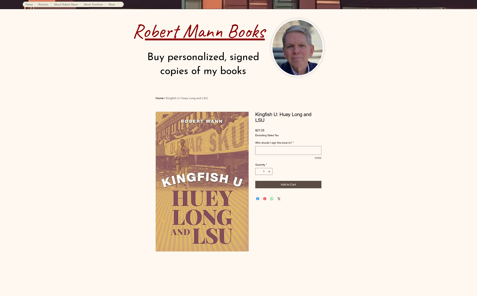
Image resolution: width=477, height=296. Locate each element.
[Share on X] (279, 198)
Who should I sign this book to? (274, 142)
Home (160, 98)
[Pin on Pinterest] (265, 198)
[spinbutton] (263, 171)
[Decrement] (258, 171)
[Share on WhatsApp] (272, 198)
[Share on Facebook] (257, 198)
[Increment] (269, 171)
